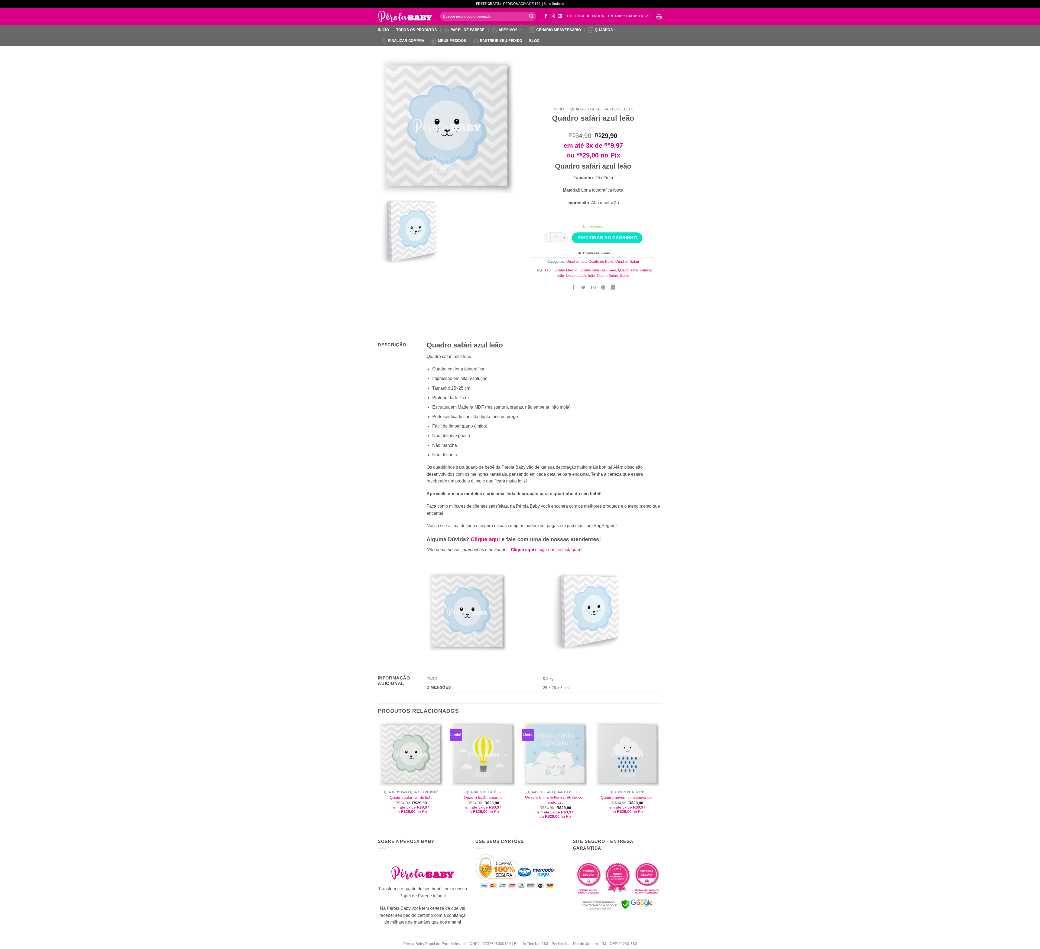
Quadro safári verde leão (411, 797)
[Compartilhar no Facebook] (573, 287)
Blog (534, 41)
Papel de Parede (468, 30)
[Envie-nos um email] (560, 16)
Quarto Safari (607, 276)
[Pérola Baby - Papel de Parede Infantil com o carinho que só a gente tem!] (405, 16)
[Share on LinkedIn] (613, 287)
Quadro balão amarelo (483, 797)
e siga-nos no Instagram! (546, 549)
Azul (547, 270)
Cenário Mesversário (558, 30)
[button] (659, 16)
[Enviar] (531, 16)
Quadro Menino (565, 270)
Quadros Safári (627, 262)
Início (383, 30)
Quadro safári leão (580, 276)
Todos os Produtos (416, 30)
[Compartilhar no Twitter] (583, 287)
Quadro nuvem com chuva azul (627, 797)
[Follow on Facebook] (546, 16)
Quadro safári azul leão (598, 270)
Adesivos (508, 30)
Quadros (604, 30)
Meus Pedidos (452, 41)
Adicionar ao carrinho (607, 237)
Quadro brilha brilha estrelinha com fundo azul (555, 799)
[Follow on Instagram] (553, 16)
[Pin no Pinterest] (603, 287)
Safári (624, 276)
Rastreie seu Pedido (501, 41)
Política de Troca (585, 16)
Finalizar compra (406, 41)
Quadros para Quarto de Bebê (602, 109)
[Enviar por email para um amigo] (593, 287)
